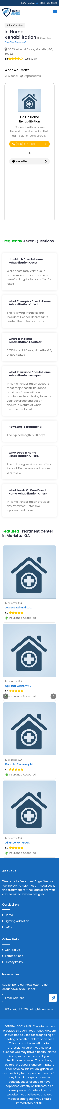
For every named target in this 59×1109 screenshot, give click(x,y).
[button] (54, 11)
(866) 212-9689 (25, 144)
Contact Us (12, 950)
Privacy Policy (14, 962)
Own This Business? (15, 42)
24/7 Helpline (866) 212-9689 (39, 3)
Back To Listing (16, 25)
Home (9, 915)
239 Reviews (31, 58)
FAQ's (8, 927)
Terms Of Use (14, 956)
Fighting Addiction (17, 921)
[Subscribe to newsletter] (53, 998)
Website (21, 161)
